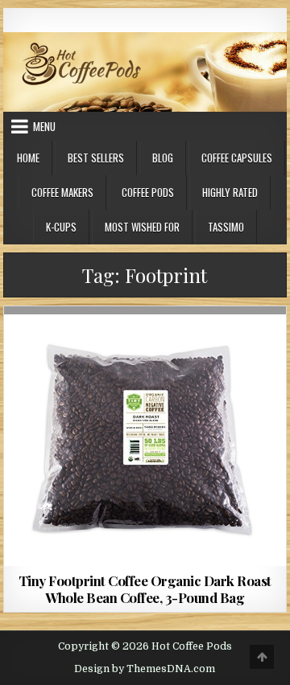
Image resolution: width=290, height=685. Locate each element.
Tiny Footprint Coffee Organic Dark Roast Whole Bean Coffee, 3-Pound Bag (145, 588)
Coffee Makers (62, 192)
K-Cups (61, 227)
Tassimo (226, 227)
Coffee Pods (148, 192)
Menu (44, 126)
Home (28, 158)
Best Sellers (96, 158)
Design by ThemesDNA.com (144, 669)
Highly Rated (230, 192)
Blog (162, 158)
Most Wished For (142, 227)
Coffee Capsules (236, 158)
